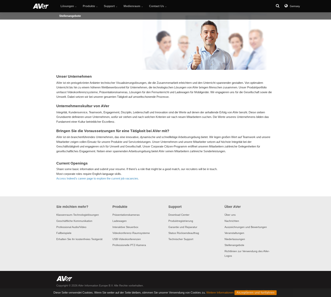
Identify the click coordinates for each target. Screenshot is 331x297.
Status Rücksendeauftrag (183, 232)
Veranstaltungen (234, 232)
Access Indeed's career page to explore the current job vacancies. (97, 178)
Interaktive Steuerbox (125, 227)
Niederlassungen (234, 239)
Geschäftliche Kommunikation (74, 220)
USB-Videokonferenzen (126, 239)
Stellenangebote (234, 245)
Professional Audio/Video (71, 227)
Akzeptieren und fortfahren (255, 292)
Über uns (230, 214)
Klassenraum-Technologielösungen (77, 214)
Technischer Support (180, 239)
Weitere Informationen (220, 292)
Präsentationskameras (126, 214)
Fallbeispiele (63, 232)
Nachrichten (231, 220)
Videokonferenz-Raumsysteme (131, 232)
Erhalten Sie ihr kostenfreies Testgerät (79, 239)
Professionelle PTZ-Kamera (129, 245)
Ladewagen (119, 220)
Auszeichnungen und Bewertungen (245, 227)
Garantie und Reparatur (182, 227)
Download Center (178, 214)
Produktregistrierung (180, 220)
